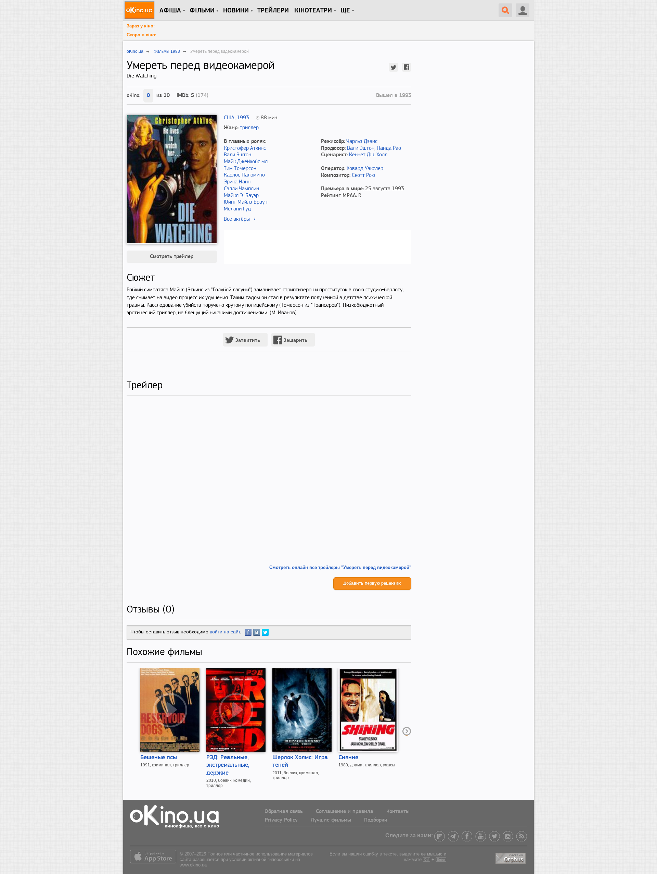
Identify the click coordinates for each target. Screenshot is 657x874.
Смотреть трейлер (171, 256)
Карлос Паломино (244, 175)
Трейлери (273, 10)
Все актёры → (240, 219)
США (229, 118)
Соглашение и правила (344, 811)
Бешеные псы (158, 758)
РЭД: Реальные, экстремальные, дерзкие (227, 765)
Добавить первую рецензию (372, 583)
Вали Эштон (237, 155)
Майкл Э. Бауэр (241, 195)
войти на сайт (225, 631)
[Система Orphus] (511, 857)
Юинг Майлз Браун (245, 202)
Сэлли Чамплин (241, 189)
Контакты (398, 811)
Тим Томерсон (240, 168)
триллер (249, 128)
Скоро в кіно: (141, 34)
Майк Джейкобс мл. (246, 162)
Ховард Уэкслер (365, 168)
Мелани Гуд (237, 209)
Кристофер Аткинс (245, 148)
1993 (243, 118)
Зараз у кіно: (141, 25)
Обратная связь (284, 811)
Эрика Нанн (237, 182)
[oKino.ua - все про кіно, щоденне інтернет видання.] (140, 10)
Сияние (348, 758)
